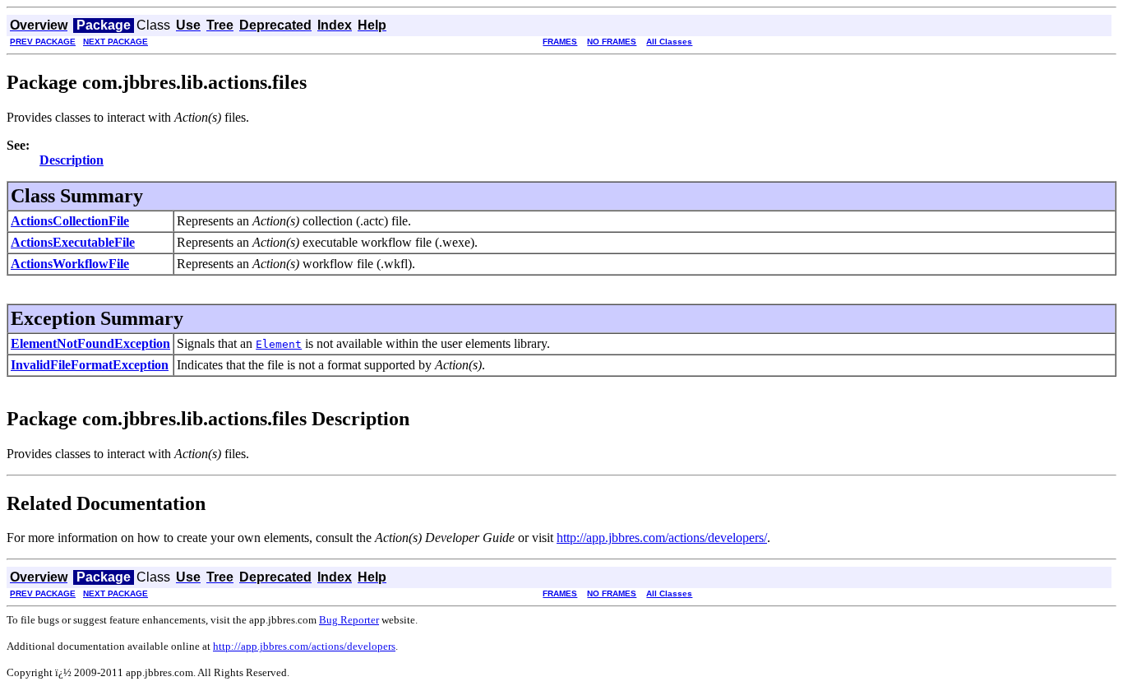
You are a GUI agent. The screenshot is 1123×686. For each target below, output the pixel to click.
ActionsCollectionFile (70, 221)
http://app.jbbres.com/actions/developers (304, 646)
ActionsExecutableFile (73, 242)
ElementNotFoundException (90, 343)
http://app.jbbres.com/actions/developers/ (662, 538)
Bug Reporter (349, 620)
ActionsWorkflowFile (70, 264)
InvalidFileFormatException (90, 365)
